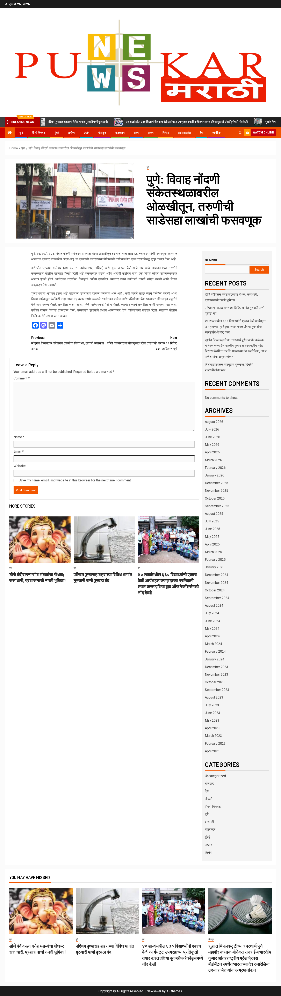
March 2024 (213, 644)
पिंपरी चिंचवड (38, 132)
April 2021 (212, 751)
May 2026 (212, 445)
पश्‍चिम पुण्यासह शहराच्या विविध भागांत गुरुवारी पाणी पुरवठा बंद (50, 121)
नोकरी (208, 799)
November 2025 (216, 491)
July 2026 (212, 429)
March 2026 (213, 460)
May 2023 (212, 720)
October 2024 (215, 590)
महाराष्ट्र (210, 829)
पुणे (21, 132)
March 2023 (213, 736)
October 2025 (215, 498)
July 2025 (212, 521)
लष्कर (150, 132)
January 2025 (214, 567)
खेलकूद (102, 132)
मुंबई (57, 132)
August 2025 (214, 514)
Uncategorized (215, 776)
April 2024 (212, 636)
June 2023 (212, 713)
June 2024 (212, 621)
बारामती (209, 822)
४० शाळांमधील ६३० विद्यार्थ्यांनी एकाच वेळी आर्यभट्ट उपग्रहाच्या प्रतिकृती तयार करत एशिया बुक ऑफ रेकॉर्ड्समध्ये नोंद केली (158, 121)
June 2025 (212, 529)
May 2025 (212, 537)
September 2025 (217, 506)
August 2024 (214, 605)
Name (19, 437)
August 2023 (214, 697)
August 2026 (214, 422)
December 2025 (216, 483)
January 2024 (214, 659)
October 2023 (215, 682)
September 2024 (217, 598)
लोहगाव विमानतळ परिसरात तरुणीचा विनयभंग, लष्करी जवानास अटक (67, 343)
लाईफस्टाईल (184, 132)
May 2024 (212, 629)
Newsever (153, 991)
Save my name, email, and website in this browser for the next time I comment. (75, 480)
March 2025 (213, 552)
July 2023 (212, 705)
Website (20, 466)
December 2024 (216, 575)
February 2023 (215, 744)
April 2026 (212, 452)
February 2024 (215, 651)
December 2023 (216, 667)
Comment (22, 378)
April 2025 (212, 544)
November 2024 (216, 583)
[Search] (240, 133)
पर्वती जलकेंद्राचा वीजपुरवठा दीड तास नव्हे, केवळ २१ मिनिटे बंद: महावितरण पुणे (142, 343)
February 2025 (215, 560)
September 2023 (217, 690)
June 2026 (212, 437)
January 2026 (214, 475)
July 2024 (212, 613)
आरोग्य (71, 132)
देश (201, 132)
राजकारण (120, 132)
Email (19, 451)
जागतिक (216, 132)
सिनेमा (166, 132)
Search (211, 260)
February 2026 (215, 468)
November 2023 (216, 674)
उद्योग (86, 132)
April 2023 (212, 728)
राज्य (136, 132)
